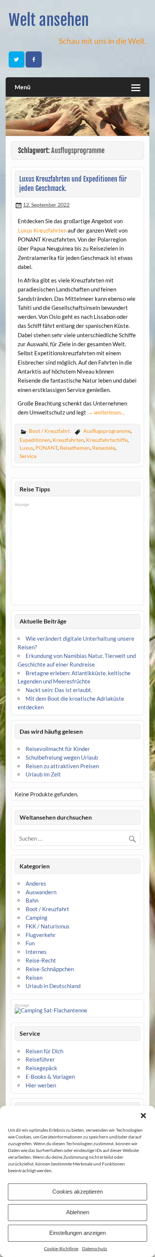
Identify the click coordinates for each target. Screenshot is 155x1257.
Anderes (36, 883)
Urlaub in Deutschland (53, 985)
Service (28, 456)
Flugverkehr (41, 934)
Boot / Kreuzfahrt (49, 431)
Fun (30, 943)
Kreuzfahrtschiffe (107, 440)
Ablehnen (77, 1212)
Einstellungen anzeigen (77, 1233)
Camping (36, 917)
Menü (22, 86)
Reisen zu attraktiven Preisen (62, 766)
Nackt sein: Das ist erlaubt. (59, 689)
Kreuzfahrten (68, 440)
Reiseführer (40, 1059)
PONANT (46, 448)
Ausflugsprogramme (107, 431)
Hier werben (41, 1085)
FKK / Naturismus (48, 926)
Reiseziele (103, 448)
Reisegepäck (41, 1068)
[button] (143, 1115)
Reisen (34, 977)
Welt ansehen (49, 20)
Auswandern (41, 892)
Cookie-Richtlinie (61, 1248)
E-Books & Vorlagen (50, 1076)
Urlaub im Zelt (43, 774)
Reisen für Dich (44, 1051)
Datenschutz (94, 1248)
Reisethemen (75, 448)
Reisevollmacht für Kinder (58, 748)
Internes (36, 951)
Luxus (26, 448)
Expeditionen (35, 440)
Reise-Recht (41, 960)
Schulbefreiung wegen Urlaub (62, 757)
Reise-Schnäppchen (50, 969)
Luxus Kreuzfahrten (42, 230)
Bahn (32, 900)
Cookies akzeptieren (77, 1191)
